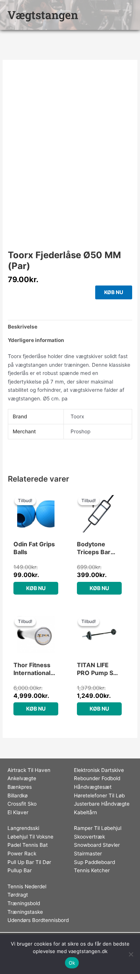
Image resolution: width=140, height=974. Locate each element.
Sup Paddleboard (94, 862)
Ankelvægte (21, 778)
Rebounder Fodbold (97, 778)
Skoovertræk (89, 837)
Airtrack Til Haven (28, 770)
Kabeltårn (85, 812)
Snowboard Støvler (97, 845)
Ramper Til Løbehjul (97, 828)
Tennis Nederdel (26, 886)
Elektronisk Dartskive (99, 770)
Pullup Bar (19, 870)
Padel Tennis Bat (27, 845)
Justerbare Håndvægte (102, 804)
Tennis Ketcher (92, 870)
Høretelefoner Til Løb (99, 796)
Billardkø (17, 796)
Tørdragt (17, 895)
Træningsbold (23, 903)
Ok (72, 963)
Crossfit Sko (22, 804)
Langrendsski (23, 828)
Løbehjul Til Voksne (30, 837)
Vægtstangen (42, 14)
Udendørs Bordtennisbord (38, 920)
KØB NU (113, 292)
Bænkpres (19, 787)
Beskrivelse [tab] (22, 327)
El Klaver (17, 812)
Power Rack (21, 854)
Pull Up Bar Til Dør (29, 862)
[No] (130, 954)
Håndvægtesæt (93, 787)
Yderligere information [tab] (36, 340)
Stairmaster (88, 854)
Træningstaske (25, 912)
